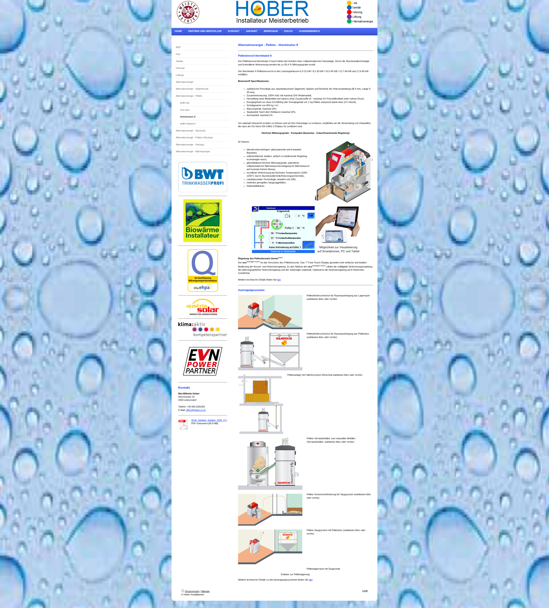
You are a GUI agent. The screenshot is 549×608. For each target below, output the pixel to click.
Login (365, 590)
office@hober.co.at (195, 410)
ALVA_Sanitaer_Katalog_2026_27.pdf (210, 420)
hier (279, 279)
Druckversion (192, 591)
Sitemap (205, 591)
